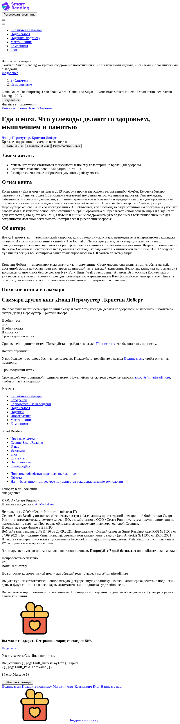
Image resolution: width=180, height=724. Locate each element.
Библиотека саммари (26, 30)
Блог (14, 50)
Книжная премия (15, 108)
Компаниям (19, 46)
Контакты (18, 458)
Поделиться (12, 100)
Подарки (17, 412)
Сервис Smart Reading (27, 442)
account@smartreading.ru (152, 377)
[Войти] (3, 20)
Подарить (9, 648)
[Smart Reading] (15, 10)
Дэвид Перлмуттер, (17, 138)
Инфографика (21, 416)
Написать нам (21, 462)
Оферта (16, 477)
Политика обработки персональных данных (44, 473)
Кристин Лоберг (44, 138)
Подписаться (20, 34)
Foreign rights (20, 466)
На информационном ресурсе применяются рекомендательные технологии (67, 481)
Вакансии (18, 450)
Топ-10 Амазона (40, 108)
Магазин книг (21, 42)
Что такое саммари (24, 438)
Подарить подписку (25, 38)
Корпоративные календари (31, 404)
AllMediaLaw (44, 504)
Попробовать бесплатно (19, 14)
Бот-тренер (19, 400)
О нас (15, 446)
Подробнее (10, 73)
